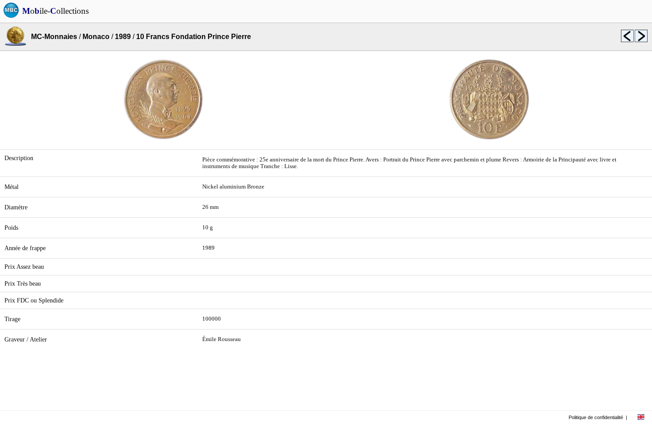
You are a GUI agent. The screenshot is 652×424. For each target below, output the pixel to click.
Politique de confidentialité (596, 417)
